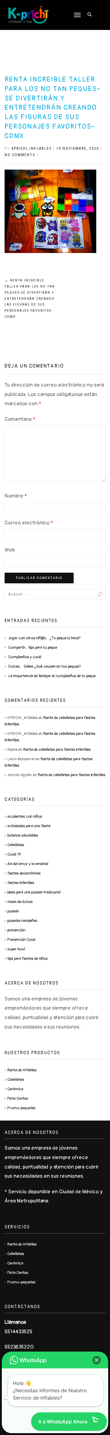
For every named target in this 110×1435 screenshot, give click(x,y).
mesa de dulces (20, 901)
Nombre (16, 496)
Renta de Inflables (22, 1070)
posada (13, 911)
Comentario (20, 419)
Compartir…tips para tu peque (32, 647)
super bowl (16, 949)
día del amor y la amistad (27, 863)
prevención (16, 930)
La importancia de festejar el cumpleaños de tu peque (52, 675)
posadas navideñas (22, 920)
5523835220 (19, 1347)
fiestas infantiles (20, 882)
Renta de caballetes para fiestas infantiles (57, 749)
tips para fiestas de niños (27, 958)
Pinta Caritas (17, 1098)
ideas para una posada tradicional (34, 892)
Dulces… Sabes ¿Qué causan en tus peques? (44, 666)
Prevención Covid (21, 939)
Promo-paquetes (21, 1108)
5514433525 (18, 1331)
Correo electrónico (29, 522)
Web (10, 550)
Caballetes (15, 844)
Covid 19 (14, 854)
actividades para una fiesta (28, 826)
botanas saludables (22, 835)
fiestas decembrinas (24, 873)
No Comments (20, 155)
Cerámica (15, 1089)
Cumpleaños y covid (24, 657)
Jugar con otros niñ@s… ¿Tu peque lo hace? (44, 638)
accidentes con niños (24, 816)
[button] (96, 1360)
